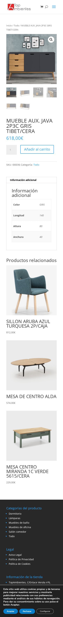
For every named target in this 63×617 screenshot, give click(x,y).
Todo (16, 25)
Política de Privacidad (21, 559)
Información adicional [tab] (23, 180)
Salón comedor (17, 531)
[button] (51, 39)
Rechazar (27, 611)
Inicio (9, 25)
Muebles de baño (19, 522)
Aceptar (10, 611)
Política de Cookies (19, 563)
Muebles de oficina (20, 527)
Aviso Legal (15, 554)
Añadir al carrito (37, 149)
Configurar (45, 611)
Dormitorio (15, 513)
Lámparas (14, 518)
